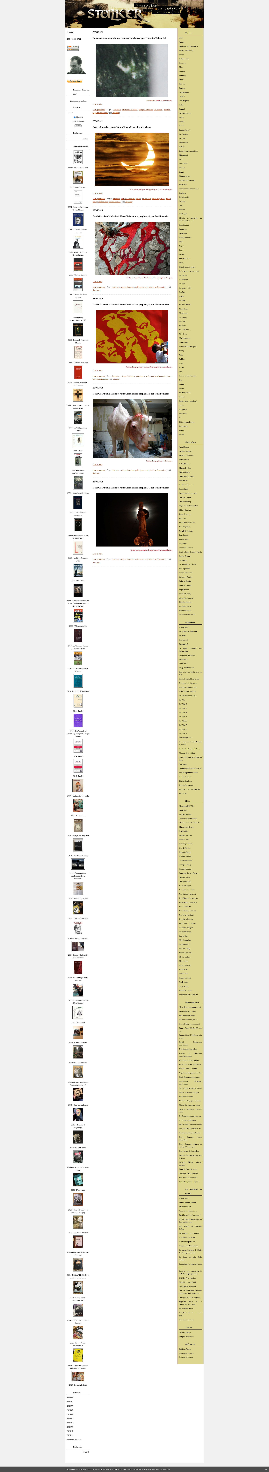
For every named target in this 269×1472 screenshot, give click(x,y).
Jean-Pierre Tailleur (186, 915)
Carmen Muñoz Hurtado (188, 819)
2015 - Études (78, 776)
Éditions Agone (185, 1349)
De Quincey (183, 134)
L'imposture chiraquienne (188, 1246)
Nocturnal (183, 764)
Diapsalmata (183, 663)
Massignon (183, 313)
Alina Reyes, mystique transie (190, 1007)
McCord (182, 321)
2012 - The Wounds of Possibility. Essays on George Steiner (78, 734)
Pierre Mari (183, 969)
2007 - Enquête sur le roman (78, 493)
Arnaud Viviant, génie (187, 1011)
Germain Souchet (185, 869)
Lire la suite (97, 104)
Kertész (182, 254)
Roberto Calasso (185, 585)
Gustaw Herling (185, 502)
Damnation (183, 659)
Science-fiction (185, 393)
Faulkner (182, 193)
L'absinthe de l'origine (187, 691)
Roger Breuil (184, 589)
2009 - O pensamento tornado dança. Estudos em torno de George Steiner (78, 603)
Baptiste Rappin (185, 814)
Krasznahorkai (184, 258)
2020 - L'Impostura (78, 1190)
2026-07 (70, 1402)
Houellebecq (184, 225)
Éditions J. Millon (186, 1357)
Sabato (181, 388)
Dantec (181, 122)
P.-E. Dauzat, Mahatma (187, 1120)
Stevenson (183, 409)
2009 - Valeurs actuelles (78, 626)
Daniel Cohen (184, 840)
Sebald (181, 397)
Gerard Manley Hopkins (188, 493)
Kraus (181, 263)
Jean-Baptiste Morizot (187, 894)
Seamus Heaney (185, 594)
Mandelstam (183, 309)
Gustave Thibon (185, 497)
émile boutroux (114, 202)
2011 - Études (78, 711)
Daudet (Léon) (184, 130)
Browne (182, 84)
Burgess (182, 88)
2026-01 (70, 1427)
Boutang (182, 75)
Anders (181, 42)
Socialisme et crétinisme (188, 1178)
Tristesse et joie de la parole (189, 789)
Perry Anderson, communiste (190, 1129)
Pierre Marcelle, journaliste (189, 1151)
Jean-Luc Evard (185, 906)
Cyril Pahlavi (184, 831)
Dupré (181, 172)
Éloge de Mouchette (186, 668)
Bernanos (182, 63)
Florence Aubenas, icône (188, 1020)
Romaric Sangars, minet (188, 1169)
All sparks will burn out (188, 631)
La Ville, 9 (183, 733)
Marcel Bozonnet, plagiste (189, 1092)
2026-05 (70, 1410)
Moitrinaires (183, 342)
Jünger (181, 250)
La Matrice (183, 275)
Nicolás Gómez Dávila (187, 564)
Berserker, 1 (183, 640)
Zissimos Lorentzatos (187, 615)
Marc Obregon (184, 944)
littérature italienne (129, 110)
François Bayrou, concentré (189, 1024)
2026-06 (70, 1406)
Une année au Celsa (186, 1320)
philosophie (146, 199)
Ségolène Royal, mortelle (188, 1173)
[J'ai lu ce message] (266, 1469)
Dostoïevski (183, 163)
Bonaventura (184, 460)
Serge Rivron (184, 986)
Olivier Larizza (184, 957)
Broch (181, 80)
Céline (181, 105)
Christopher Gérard (186, 827)
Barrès (181, 55)
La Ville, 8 (183, 729)
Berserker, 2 (183, 644)
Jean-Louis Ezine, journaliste (190, 1064)
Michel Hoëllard (185, 953)
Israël (181, 242)
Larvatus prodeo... (186, 738)
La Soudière (183, 279)
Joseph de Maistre (186, 531)
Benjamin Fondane (186, 455)
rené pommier (160, 287)
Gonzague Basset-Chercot (189, 873)
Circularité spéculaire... (188, 655)
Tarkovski (183, 414)
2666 (181, 38)
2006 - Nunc (78, 450)
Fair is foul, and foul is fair (189, 679)
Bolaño (182, 71)
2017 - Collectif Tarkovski (78, 938)
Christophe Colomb (186, 476)
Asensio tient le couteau (188, 1211)
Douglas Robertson (186, 1337)
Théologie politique (186, 422)
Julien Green (184, 539)
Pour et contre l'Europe (187, 376)
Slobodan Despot (185, 990)
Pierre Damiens (184, 965)
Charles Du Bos (185, 468)
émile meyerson (158, 199)
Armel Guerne (184, 447)
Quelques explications (78, 101)
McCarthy (183, 317)
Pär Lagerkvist (184, 568)
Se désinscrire (79, 121)
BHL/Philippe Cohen (187, 1015)
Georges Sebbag (185, 865)
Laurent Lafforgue (186, 927)
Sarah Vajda (183, 982)
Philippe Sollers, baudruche (189, 1133)
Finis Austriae (184, 197)
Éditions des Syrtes (186, 1353)
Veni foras (183, 793)
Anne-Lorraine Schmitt (187, 1202)
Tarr (180, 418)
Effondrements (184, 176)
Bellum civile (184, 59)
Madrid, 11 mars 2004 (187, 1282)
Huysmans (183, 233)
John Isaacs (167, 461)
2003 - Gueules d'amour (78, 275)
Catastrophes (184, 101)
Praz (180, 380)
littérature (117, 110)
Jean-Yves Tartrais (186, 919)
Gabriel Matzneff (185, 860)
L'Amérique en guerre (187, 267)
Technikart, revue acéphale (189, 1182)
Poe (180, 372)
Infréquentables (185, 237)
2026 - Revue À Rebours (78, 1385)
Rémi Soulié (183, 974)
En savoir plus (165, 1469)
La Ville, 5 (183, 717)
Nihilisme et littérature (187, 1286)
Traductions (183, 426)
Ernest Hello (183, 481)
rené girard (149, 287)
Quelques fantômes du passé (189, 1297)
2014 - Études (78, 756)
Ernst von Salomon (186, 485)
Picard (181, 367)
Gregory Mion (184, 877)
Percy (181, 363)
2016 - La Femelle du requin (78, 796)
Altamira (182, 636)
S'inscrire (79, 117)
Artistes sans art (185, 1207)
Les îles (182, 292)
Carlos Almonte (185, 1332)
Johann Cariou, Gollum (188, 1069)
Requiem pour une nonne (188, 773)
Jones (181, 246)
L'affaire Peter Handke (187, 1278)
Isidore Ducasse (185, 510)
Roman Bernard (185, 978)
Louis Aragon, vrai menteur (189, 1077)
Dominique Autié (185, 844)
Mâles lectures (184, 305)
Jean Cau (182, 518)
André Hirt (183, 810)
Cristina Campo (185, 113)
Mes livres (183, 334)
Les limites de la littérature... (189, 749)
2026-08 (70, 1397)
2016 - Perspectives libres (78, 855)
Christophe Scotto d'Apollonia (190, 823)
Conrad (182, 109)
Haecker (182, 210)
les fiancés (158, 110)
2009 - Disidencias (78, 581)
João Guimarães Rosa (187, 522)
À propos (70, 32)
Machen (182, 300)
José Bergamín (184, 527)
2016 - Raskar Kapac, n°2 (78, 899)
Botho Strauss (184, 464)
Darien (181, 126)
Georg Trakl (183, 489)
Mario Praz (183, 560)
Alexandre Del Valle (186, 806)
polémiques (139, 287)
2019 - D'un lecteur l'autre (78, 1105)
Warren (181, 435)
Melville (182, 326)
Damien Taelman (185, 835)
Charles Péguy (184, 472)
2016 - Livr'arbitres (78, 816)
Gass (181, 205)
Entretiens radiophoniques (189, 189)
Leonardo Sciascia (186, 548)
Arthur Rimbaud (185, 451)
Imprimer (116, 113)
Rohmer (182, 384)
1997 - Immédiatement (78, 187)
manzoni (167, 110)
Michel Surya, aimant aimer (189, 1105)
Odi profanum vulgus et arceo (190, 768)
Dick (181, 159)
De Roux (182, 138)
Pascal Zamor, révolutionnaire (190, 1124)
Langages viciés (185, 288)
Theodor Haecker (185, 602)
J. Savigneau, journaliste (188, 1049)
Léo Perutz (183, 543)
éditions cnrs (103, 202)
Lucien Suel (183, 936)
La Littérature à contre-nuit (189, 271)
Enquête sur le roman (187, 180)
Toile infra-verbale (186, 785)
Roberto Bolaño (185, 581)
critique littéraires (146, 110)
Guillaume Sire (184, 881)
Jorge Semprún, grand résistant (190, 1073)
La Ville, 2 (183, 704)
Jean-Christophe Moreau (188, 898)
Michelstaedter (184, 338)
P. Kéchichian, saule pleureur (190, 1116)
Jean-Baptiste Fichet (186, 890)
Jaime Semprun (185, 514)
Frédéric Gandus (185, 856)
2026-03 (70, 1418)
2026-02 (70, 1423)
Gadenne (182, 201)
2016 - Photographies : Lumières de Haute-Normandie (78, 876)
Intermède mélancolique (188, 687)
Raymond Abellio (186, 577)
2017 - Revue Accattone (78, 1043)
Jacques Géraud (185, 886)
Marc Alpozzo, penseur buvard (190, 1088)
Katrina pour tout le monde (189, 1233)
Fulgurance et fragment (188, 683)
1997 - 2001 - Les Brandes (78, 167)
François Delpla (185, 852)
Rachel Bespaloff (185, 573)
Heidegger (183, 214)
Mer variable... (184, 330)
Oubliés (182, 359)
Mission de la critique (187, 753)
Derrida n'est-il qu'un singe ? (189, 1215)
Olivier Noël (183, 961)
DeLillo (182, 147)
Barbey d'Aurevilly (186, 50)
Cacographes (184, 92)
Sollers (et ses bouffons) (188, 401)
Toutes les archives (74, 1439)
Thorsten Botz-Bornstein (188, 995)
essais (138, 199)
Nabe (181, 355)
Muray (181, 351)
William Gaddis (185, 610)
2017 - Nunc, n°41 (78, 1023)
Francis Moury (184, 848)
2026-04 (70, 1414)
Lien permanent (99, 110)
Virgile (181, 430)
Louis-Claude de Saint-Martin (190, 552)
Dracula (182, 168)
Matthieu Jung (184, 948)
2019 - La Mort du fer (78, 1147)
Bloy (181, 67)
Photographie (150, 100)
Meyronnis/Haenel (186, 1097)
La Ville (182, 284)
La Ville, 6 (183, 721)
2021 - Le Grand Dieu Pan (78, 1232)
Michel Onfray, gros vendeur (190, 1101)
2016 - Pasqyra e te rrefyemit (78, 836)
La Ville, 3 (183, 708)
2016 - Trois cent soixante (78, 918)
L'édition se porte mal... (188, 1242)
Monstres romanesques (187, 346)
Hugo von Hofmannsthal (188, 506)
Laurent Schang (185, 932)
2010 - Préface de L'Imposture (78, 691)
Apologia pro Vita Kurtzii (188, 46)
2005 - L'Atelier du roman (78, 363)
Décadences (183, 143)
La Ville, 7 (183, 725)
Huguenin (183, 229)
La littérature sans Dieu (188, 696)
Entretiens (183, 184)
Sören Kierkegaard (186, 598)
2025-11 (70, 1435)
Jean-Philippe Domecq (187, 911)
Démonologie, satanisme (188, 151)
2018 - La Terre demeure (78, 1062)
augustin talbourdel (100, 113)
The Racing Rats (185, 781)
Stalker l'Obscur (185, 777)
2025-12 (70, 1431)
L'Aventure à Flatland (187, 1237)
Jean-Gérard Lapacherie (188, 902)
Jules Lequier (184, 535)
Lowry (181, 296)
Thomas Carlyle (185, 606)
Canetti (182, 96)
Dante (181, 117)
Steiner (181, 405)
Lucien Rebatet (185, 556)
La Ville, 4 (183, 712)
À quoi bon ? (184, 627)
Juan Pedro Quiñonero (187, 923)
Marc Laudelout (185, 940)
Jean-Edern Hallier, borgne (189, 1060)
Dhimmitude (184, 155)
